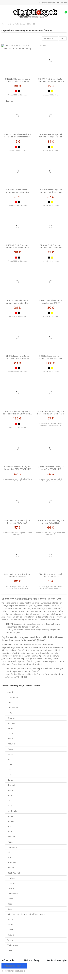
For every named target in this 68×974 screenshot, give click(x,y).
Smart (10, 924)
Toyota (10, 940)
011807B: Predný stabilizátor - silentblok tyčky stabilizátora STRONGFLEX (17, 136)
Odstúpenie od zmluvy (14, 966)
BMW (9, 713)
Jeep (9, 795)
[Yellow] (52, 91)
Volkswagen (12, 945)
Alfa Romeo (12, 697)
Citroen (10, 728)
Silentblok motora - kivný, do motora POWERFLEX (51, 521)
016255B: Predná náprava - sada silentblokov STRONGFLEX (17, 412)
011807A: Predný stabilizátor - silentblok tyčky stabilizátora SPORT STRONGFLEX (50, 81)
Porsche (11, 883)
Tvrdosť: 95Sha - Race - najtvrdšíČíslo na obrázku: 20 (50, 534)
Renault (10, 888)
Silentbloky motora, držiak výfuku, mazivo (26, 914)
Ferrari (10, 764)
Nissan (10, 868)
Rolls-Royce (12, 893)
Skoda (10, 919)
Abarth (10, 692)
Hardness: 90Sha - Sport (50, 95)
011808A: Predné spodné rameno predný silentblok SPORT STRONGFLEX (50, 136)
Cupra (10, 733)
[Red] (16, 91)
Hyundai (11, 785)
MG (8, 852)
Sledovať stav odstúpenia (13, 971)
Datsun (10, 749)
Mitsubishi (12, 862)
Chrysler (11, 723)
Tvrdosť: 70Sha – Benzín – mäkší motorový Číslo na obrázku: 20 (17, 587)
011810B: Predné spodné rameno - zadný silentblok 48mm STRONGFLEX (17, 303)
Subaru (10, 930)
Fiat (9, 769)
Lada (9, 806)
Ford (9, 775)
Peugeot (11, 878)
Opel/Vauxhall (13, 873)
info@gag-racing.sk (46, 2)
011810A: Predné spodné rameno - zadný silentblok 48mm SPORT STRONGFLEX (50, 247)
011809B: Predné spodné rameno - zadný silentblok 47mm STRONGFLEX (17, 247)
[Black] (19, 91)
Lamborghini (12, 811)
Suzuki (10, 935)
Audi (9, 702)
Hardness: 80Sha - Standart (17, 150)
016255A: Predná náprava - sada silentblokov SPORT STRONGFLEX (50, 358)
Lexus (10, 826)
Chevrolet (11, 718)
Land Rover (12, 821)
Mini (9, 857)
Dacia (10, 738)
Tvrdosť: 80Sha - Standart (17, 95)
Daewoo (11, 744)
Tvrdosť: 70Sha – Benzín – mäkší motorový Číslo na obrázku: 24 (50, 587)
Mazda (10, 842)
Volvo (9, 950)
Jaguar (10, 790)
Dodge (10, 754)
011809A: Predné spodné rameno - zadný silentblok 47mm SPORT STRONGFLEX (50, 192)
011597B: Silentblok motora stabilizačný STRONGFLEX (17, 80)
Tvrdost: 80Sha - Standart (17, 427)
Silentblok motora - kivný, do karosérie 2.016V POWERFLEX (50, 412)
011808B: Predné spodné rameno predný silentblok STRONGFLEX (17, 192)
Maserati (11, 837)
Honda (10, 780)
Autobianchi (12, 707)
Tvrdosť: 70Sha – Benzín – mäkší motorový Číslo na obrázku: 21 (50, 424)
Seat (9, 909)
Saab (9, 904)
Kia (8, 800)
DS (8, 759)
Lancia (10, 816)
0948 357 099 (61, 2)
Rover (10, 899)
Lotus (9, 831)
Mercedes (12, 847)
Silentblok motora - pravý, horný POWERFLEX (50, 575)
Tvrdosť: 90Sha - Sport (51, 150)
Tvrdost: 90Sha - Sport (51, 372)
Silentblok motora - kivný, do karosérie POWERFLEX (51, 468)
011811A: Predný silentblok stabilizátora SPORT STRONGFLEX (50, 303)
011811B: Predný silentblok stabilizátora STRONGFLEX (17, 357)
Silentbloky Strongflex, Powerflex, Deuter (20, 685)
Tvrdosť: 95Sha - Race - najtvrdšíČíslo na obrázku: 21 (17, 480)
